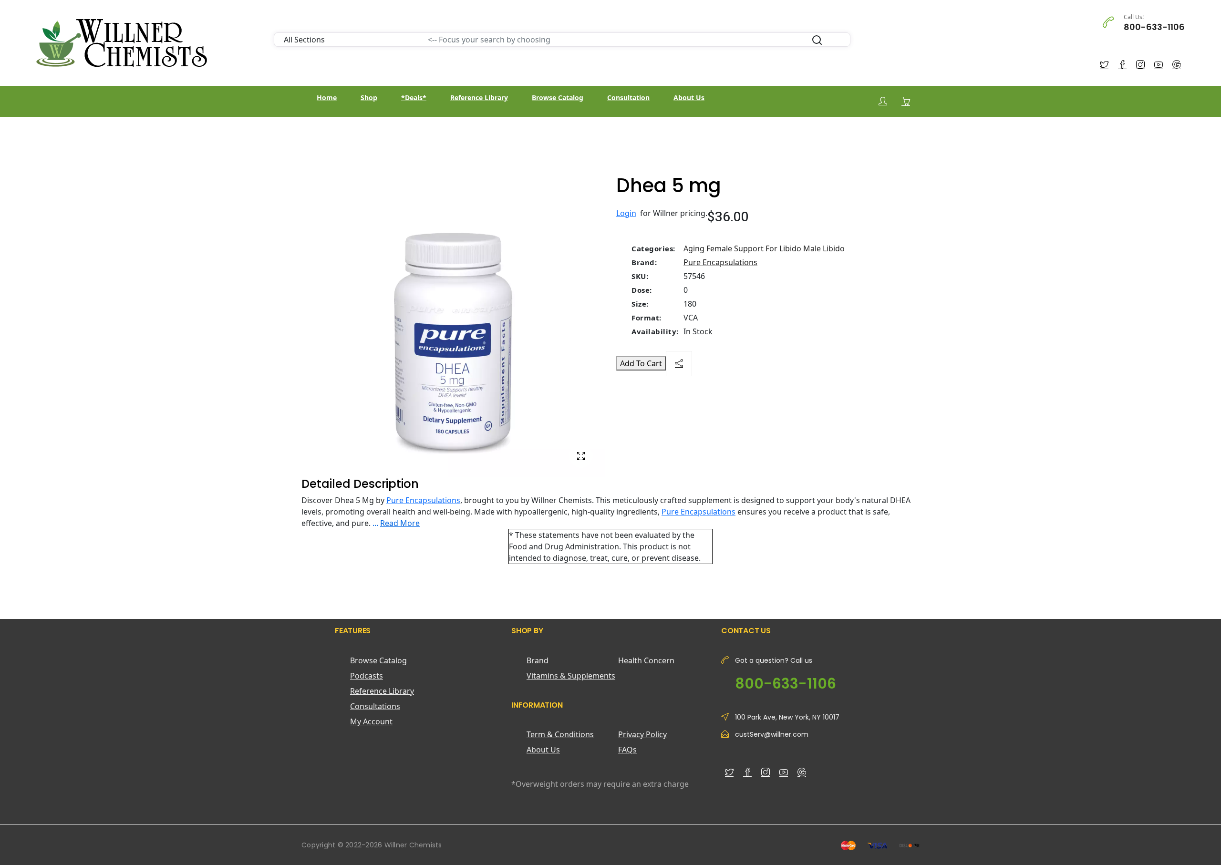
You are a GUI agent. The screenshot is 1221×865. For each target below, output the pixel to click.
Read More (400, 523)
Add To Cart (641, 363)
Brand (537, 660)
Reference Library (479, 97)
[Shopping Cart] (905, 101)
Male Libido (824, 248)
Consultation (628, 97)
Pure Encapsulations (720, 262)
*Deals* (413, 97)
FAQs (627, 749)
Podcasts (366, 675)
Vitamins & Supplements (571, 675)
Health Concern (646, 660)
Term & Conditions (560, 734)
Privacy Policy (642, 734)
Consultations (375, 706)
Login (626, 213)
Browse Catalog (557, 97)
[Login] (883, 101)
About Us (688, 97)
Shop (369, 97)
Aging (693, 248)
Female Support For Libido (753, 248)
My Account (371, 721)
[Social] (679, 363)
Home (327, 97)
